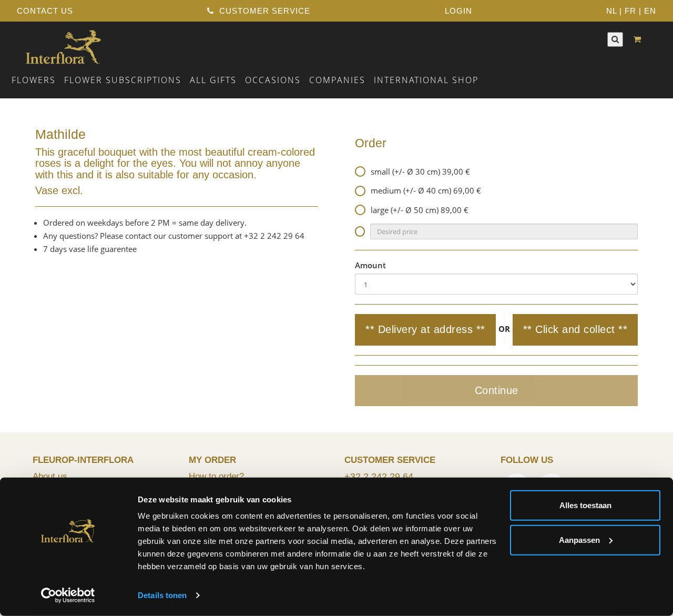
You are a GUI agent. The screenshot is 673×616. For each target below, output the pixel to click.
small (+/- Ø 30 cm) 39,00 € (420, 171)
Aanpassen (579, 539)
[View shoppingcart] (639, 39)
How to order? (216, 476)
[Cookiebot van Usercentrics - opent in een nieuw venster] (68, 595)
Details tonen (162, 595)
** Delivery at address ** (425, 329)
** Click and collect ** (575, 329)
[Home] (63, 46)
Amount (370, 265)
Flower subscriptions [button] (122, 80)
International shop (426, 80)
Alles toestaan (585, 505)
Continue (496, 390)
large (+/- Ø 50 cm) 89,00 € (419, 210)
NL (611, 10)
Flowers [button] (34, 80)
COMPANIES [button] (337, 80)
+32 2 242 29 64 (378, 476)
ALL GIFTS (213, 80)
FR (630, 10)
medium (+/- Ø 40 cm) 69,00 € (426, 190)
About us (50, 476)
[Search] (615, 39)
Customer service (263, 10)
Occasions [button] (273, 80)
